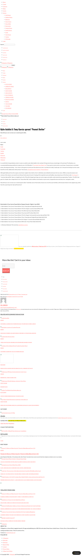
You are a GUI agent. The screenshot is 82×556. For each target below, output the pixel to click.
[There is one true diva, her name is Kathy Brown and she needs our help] (7, 336)
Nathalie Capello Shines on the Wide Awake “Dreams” (12, 520)
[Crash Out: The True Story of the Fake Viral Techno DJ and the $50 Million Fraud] (20, 471)
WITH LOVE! (4, 434)
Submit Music (5, 57)
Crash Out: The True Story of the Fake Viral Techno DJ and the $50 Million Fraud (19, 473)
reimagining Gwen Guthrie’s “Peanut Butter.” (38, 169)
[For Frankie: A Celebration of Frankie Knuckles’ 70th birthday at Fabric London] (4, 318)
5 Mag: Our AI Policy (7, 551)
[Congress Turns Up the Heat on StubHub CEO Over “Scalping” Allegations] (17, 512)
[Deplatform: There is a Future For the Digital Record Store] (12, 499)
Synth (6, 32)
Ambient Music (8, 17)
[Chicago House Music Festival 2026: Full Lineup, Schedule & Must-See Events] (13, 459)
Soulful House (8, 30)
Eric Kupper (75, 175)
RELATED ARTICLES (5, 314)
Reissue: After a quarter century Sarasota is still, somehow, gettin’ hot (16, 368)
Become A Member (6, 50)
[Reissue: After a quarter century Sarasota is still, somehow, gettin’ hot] (7, 362)
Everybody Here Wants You (39, 165)
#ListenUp (3, 392)
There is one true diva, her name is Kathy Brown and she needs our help (16, 342)
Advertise (4, 52)
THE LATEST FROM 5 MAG (7, 490)
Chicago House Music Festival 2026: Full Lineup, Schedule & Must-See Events (17, 461)
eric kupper (5, 279)
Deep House (8, 21)
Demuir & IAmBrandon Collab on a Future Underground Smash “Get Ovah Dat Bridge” (20, 508)
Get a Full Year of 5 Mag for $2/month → (17, 420)
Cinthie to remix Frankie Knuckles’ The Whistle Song (12, 396)
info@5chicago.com (10, 532)
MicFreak (4, 286)
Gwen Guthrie (5, 281)
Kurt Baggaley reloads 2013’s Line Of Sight (14, 296)
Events (4, 11)
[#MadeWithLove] (13, 381)
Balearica (7, 19)
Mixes (4, 8)
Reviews (4, 123)
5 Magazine (5, 538)
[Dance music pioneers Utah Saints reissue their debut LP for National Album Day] (10, 327)
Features (5, 6)
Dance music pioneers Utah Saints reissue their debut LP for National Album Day (18, 333)
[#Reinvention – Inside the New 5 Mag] (13, 371)
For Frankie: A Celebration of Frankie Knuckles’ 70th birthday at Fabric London (18, 323)
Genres (4, 13)
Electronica (8, 26)
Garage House (8, 28)
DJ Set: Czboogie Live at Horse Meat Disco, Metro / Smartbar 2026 (15, 467)
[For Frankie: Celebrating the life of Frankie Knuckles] (13, 346)
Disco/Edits (8, 24)
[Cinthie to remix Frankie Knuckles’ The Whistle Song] (10, 390)
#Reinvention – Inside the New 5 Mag (8, 377)
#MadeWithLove (3, 386)
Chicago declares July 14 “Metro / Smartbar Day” (17, 294)
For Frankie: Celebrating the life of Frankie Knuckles (12, 351)
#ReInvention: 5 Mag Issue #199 (39, 246)
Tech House (8, 34)
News (4, 2)
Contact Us (4, 59)
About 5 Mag (6, 544)
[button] (76, 553)
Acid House (8, 15)
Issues (2, 374)
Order (1, 440)
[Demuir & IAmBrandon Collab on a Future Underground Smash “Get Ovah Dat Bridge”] (20, 505)
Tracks (4, 4)
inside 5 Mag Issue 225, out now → (65, 417)
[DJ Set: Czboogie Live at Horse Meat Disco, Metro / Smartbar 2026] (10, 465)
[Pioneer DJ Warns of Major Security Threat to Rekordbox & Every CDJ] (17, 448)
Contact (5, 546)
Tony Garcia (5, 288)
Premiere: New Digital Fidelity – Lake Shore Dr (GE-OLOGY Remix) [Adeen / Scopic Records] (21, 479)
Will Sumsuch (3, 137)
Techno (7, 37)
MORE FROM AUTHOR (17, 314)
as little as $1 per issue (18, 248)
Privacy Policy (6, 549)
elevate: (2, 416)
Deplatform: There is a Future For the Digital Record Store (14, 502)
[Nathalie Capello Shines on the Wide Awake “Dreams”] (7, 518)
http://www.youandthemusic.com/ (8, 307)
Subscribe (5, 540)
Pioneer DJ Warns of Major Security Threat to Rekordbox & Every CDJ (19, 454)
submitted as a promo (23, 225)
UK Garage (7, 39)
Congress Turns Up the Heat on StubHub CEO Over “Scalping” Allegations (17, 514)
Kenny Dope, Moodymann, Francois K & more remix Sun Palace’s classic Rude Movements (19, 405)
